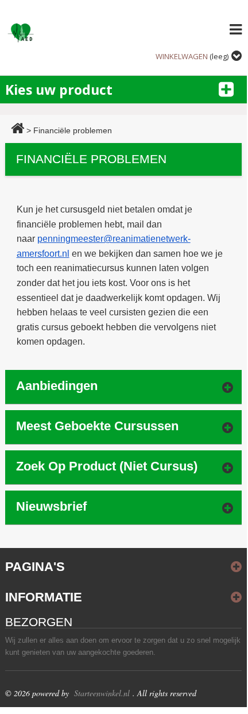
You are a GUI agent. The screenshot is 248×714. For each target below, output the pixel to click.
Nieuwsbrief (51, 506)
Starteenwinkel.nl (102, 693)
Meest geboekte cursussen (97, 426)
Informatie (43, 597)
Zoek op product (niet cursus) (106, 466)
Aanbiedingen (57, 386)
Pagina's (35, 566)
